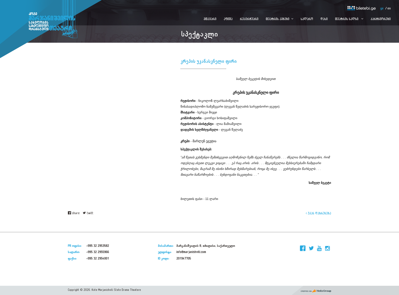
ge (382, 8)
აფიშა (228, 19)
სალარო (307, 19)
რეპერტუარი (249, 19)
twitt (89, 213)
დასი (324, 19)
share (75, 213)
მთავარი (210, 19)
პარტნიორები (381, 19)
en (389, 8)
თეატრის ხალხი (347, 19)
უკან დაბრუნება (319, 213)
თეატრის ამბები (277, 19)
